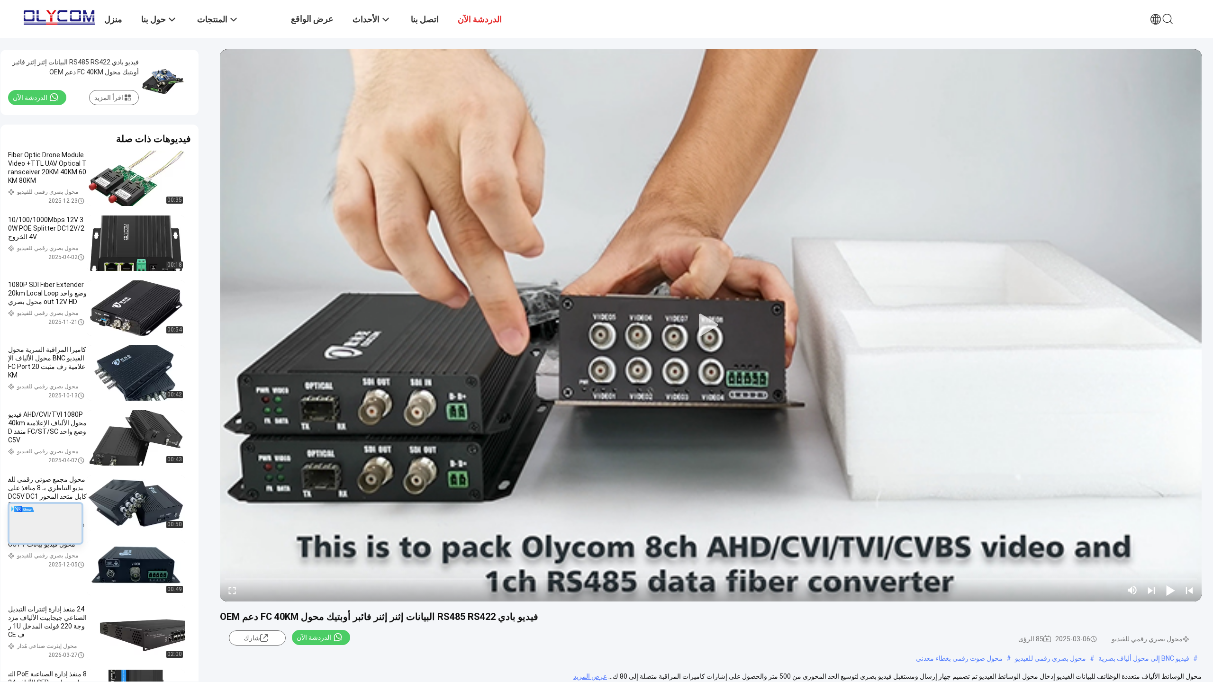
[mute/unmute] (1132, 590)
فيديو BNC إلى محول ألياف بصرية (1143, 658)
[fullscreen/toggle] (232, 590)
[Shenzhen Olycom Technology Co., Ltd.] (59, 15)
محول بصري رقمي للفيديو (1050, 658)
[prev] (1189, 590)
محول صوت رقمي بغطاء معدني (959, 658)
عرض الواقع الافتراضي (312, 26)
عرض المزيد (590, 676)
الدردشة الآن (314, 637)
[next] (1151, 590)
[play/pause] (1170, 590)
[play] (711, 325)
